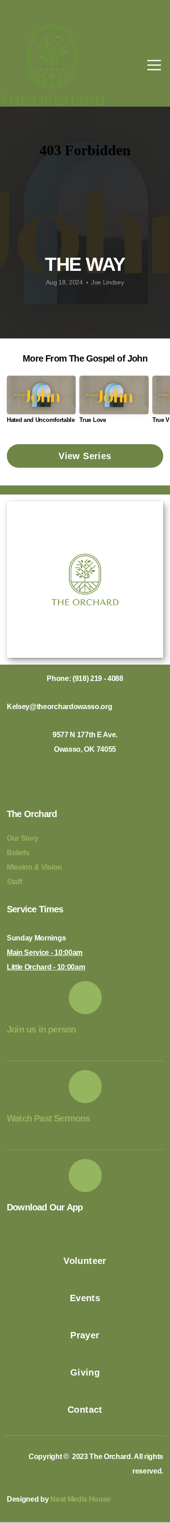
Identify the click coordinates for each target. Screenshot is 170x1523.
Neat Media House (80, 1499)
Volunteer (85, 1261)
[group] (41, 403)
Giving (85, 1372)
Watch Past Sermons (48, 1118)
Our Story (23, 838)
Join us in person (41, 1029)
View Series (84, 456)
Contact (85, 1410)
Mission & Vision (35, 867)
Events (85, 1298)
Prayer (84, 1335)
